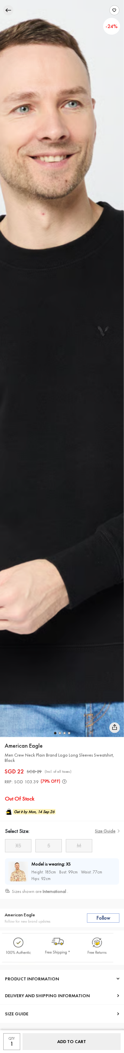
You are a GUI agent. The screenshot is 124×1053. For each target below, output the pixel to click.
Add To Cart (71, 1041)
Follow (103, 918)
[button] (55, 733)
